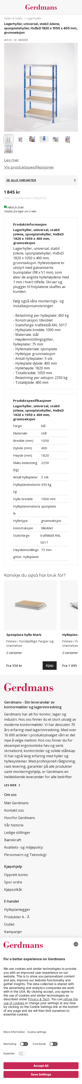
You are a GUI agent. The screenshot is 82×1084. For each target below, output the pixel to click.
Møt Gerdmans (16, 803)
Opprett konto (16, 874)
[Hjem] (41, 7)
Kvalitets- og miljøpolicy (23, 847)
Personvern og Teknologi (25, 854)
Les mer (11, 160)
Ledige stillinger (17, 832)
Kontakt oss (14, 810)
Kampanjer (13, 931)
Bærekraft (12, 840)
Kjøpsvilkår (13, 889)
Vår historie (13, 825)
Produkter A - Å (16, 917)
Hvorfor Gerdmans (19, 817)
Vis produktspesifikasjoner (29, 167)
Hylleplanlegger (17, 909)
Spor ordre (13, 882)
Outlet (9, 924)
